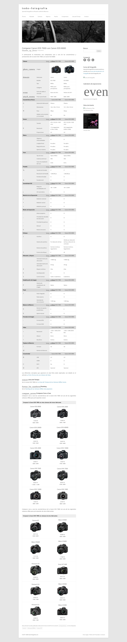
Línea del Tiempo (76, 16)
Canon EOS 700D (56, 61)
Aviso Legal (85, 634)
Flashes (56, 16)
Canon (24, 628)
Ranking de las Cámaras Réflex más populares (39, 389)
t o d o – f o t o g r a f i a (34, 8)
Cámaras (40, 16)
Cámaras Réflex (32, 628)
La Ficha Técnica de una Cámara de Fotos (39, 375)
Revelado (32, 16)
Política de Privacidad (94, 634)
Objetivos (48, 16)
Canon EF (39, 628)
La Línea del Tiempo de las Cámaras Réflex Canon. (52, 382)
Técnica (24, 16)
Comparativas (65, 16)
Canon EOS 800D (69, 61)
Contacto (86, 16)
